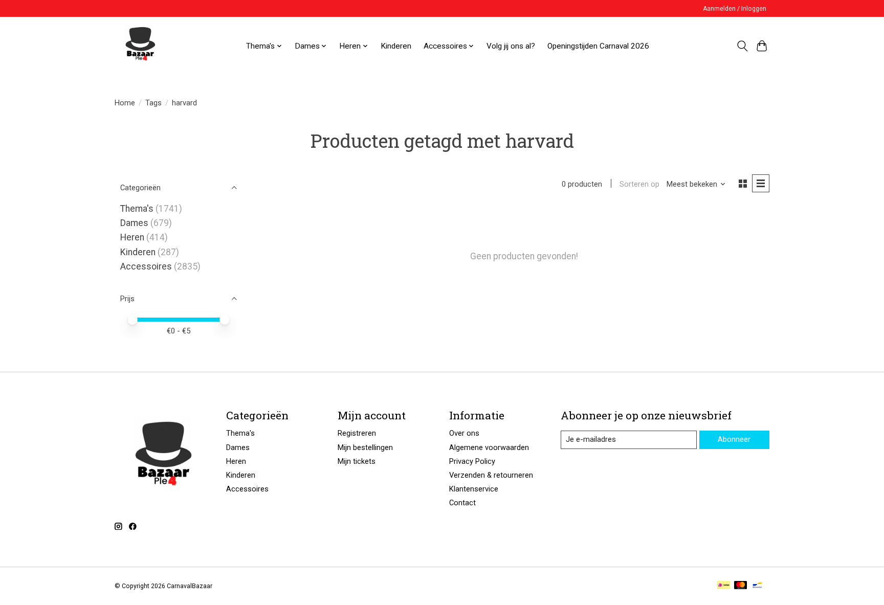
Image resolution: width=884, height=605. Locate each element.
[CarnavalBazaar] (140, 46)
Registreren (357, 433)
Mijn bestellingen (365, 447)
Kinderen (396, 46)
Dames (134, 223)
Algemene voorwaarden (489, 447)
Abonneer (734, 439)
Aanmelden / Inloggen (734, 8)
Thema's (136, 209)
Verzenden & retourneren (491, 475)
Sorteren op (639, 184)
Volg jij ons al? (511, 46)
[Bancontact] (757, 586)
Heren (132, 237)
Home (125, 102)
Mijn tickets (356, 461)
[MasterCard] (740, 586)
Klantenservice (473, 489)
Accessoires (146, 266)
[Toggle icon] (742, 46)
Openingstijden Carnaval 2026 (598, 46)
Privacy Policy (472, 461)
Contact (462, 502)
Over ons (464, 433)
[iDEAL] (723, 586)
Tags (153, 102)
